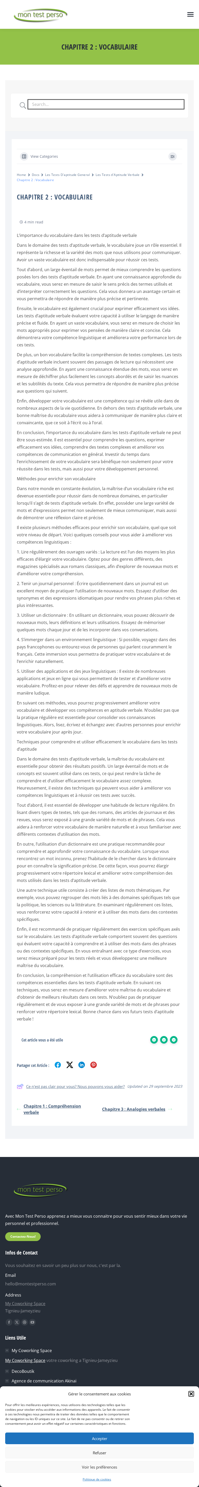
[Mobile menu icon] (190, 14)
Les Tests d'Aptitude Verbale (118, 175)
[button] (191, 1393)
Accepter (99, 1438)
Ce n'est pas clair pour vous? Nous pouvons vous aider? (75, 1086)
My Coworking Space (25, 1303)
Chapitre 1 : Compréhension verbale (52, 1109)
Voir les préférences (99, 1467)
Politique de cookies (97, 1479)
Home (21, 175)
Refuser (99, 1452)
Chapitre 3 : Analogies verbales (133, 1109)
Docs (36, 175)
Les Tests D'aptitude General (67, 175)
